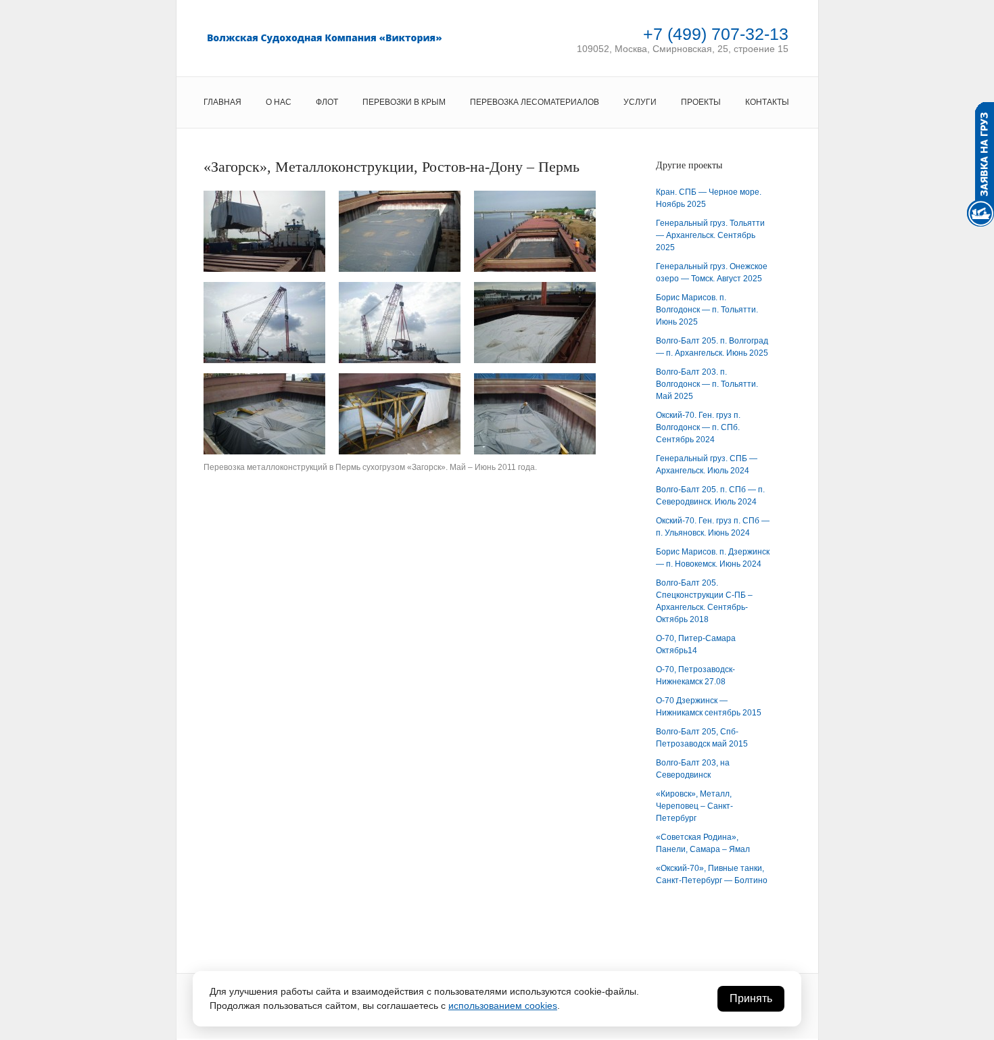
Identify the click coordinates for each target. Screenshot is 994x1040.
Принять (751, 998)
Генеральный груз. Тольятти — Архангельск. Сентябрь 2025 (710, 235)
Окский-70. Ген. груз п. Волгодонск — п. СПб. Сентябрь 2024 (698, 427)
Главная (222, 102)
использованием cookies (502, 1005)
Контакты (767, 102)
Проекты (701, 102)
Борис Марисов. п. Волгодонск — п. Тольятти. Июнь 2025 (707, 310)
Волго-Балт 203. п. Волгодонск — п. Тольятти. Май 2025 (707, 384)
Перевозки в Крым (404, 102)
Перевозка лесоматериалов (534, 102)
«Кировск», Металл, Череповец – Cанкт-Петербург (694, 806)
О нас (278, 102)
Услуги (640, 102)
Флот (327, 102)
